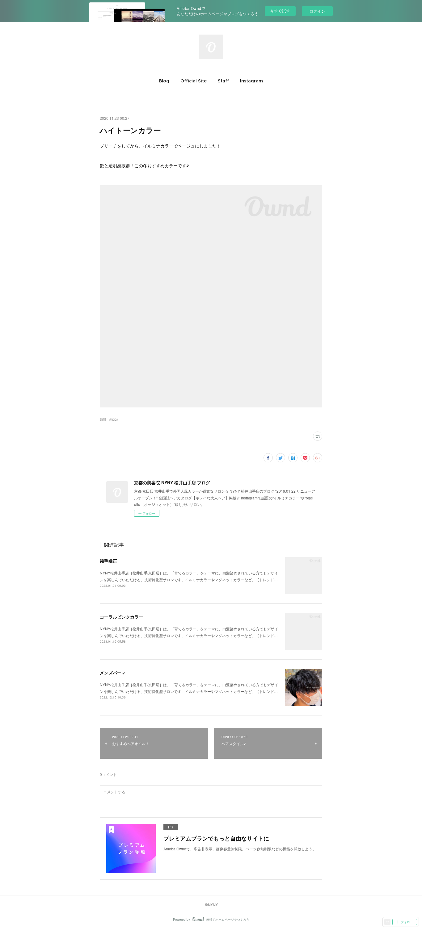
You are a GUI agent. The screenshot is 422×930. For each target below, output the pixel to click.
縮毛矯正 (108, 561)
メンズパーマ (113, 672)
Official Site (193, 81)
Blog (164, 81)
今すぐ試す (280, 11)
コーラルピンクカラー (121, 617)
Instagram (251, 81)
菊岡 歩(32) (109, 419)
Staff (223, 81)
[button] (164, 81)
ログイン (317, 11)
